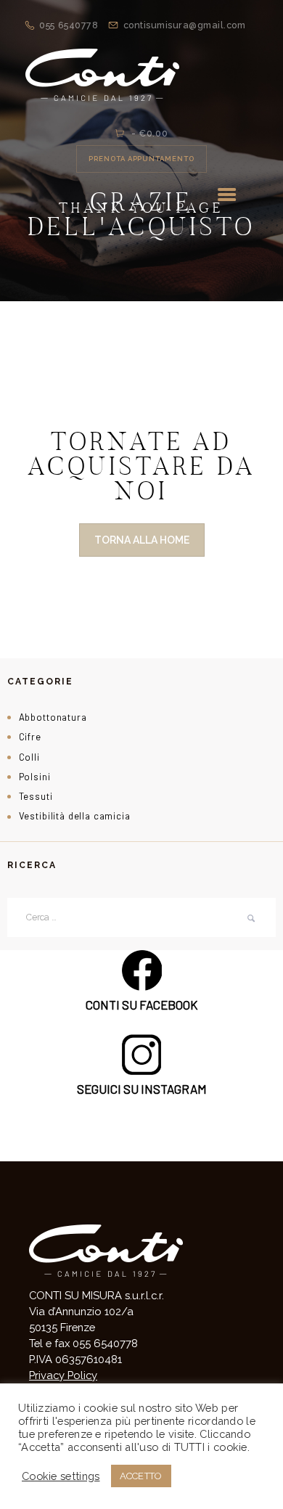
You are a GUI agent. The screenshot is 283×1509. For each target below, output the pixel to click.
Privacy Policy (63, 1375)
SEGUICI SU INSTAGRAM (142, 1088)
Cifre (30, 737)
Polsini (35, 776)
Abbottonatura (53, 717)
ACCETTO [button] (141, 1476)
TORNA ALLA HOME (141, 540)
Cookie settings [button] (61, 1476)
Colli (29, 757)
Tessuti (36, 796)
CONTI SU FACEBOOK (142, 1004)
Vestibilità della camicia (75, 816)
